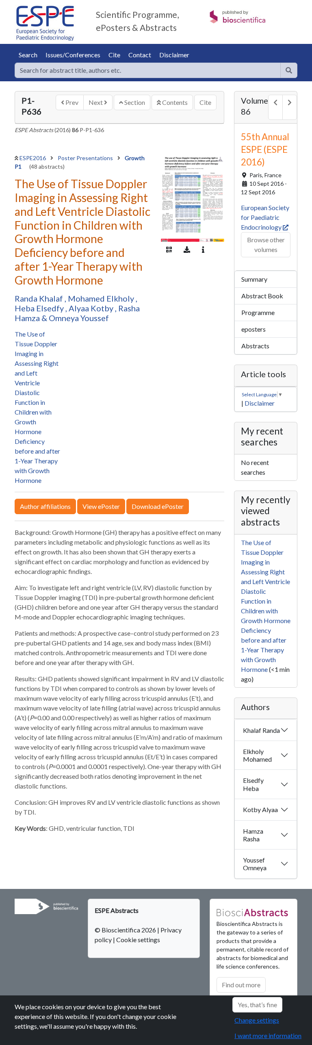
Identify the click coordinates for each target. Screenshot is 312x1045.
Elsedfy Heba (253, 784)
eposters (253, 329)
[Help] (288, 70)
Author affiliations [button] (45, 506)
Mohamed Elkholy (102, 298)
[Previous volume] (275, 107)
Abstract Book (262, 296)
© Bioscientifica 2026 (126, 930)
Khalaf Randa (261, 730)
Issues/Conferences (73, 55)
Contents (174, 102)
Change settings (256, 1020)
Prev (71, 102)
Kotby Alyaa (260, 809)
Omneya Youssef (79, 318)
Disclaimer (174, 55)
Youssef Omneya (254, 863)
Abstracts (255, 346)
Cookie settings (138, 939)
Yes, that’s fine (257, 1004)
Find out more (241, 985)
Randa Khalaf (40, 298)
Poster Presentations (86, 157)
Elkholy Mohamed (257, 755)
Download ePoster (158, 506)
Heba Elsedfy (40, 308)
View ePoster (101, 506)
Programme (258, 312)
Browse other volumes (266, 244)
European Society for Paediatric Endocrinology (265, 217)
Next (96, 102)
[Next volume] (289, 107)
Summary (254, 279)
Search (28, 55)
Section (134, 102)
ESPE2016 (33, 157)
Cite (114, 55)
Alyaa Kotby (92, 308)
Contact (139, 55)
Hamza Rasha (253, 835)
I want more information (267, 1035)
